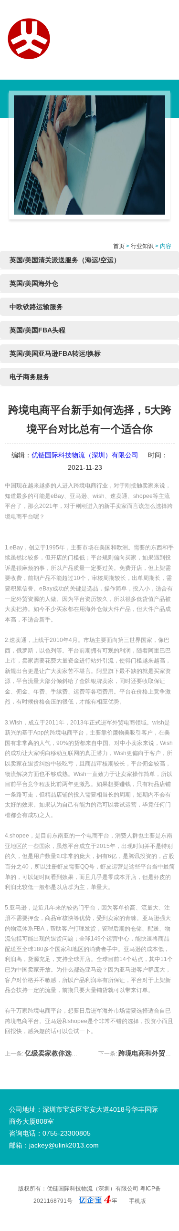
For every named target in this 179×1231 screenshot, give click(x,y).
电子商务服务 (30, 377)
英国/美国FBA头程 (37, 330)
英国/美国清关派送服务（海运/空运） (65, 260)
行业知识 (142, 246)
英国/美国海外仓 (34, 283)
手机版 (137, 1201)
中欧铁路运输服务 (36, 306)
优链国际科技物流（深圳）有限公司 (85, 455)
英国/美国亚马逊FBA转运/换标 (55, 353)
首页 (119, 246)
